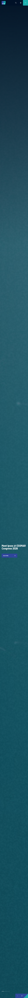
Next (22, 996)
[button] (15, 2)
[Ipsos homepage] (4, 3)
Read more (5, 555)
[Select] (20, 2)
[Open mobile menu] (25, 3)
